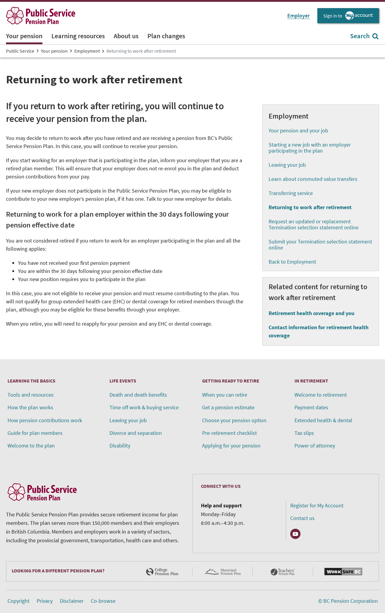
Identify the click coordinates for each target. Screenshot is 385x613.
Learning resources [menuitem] (78, 36)
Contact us (302, 518)
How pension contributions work (45, 420)
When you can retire (224, 394)
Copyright (18, 600)
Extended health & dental (323, 420)
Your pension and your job (298, 130)
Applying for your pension (231, 445)
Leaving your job (287, 164)
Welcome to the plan (31, 445)
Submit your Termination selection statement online (320, 244)
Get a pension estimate (228, 407)
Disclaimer (72, 600)
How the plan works (30, 407)
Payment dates (311, 407)
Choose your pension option (234, 420)
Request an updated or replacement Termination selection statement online (314, 224)
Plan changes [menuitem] (166, 36)
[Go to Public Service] (40, 15)
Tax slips (304, 432)
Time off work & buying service (144, 407)
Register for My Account (316, 505)
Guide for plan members (35, 432)
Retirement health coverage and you (311, 313)
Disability (119, 445)
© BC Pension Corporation (348, 600)
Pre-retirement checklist (229, 432)
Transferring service (291, 193)
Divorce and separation (135, 432)
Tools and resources (31, 394)
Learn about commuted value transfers (313, 178)
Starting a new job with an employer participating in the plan (310, 147)
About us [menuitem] (126, 36)
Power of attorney (314, 445)
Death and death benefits (138, 394)
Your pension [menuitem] (24, 36)
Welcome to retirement (320, 394)
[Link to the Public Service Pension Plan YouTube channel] (295, 534)
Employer (298, 15)
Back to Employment (292, 261)
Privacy (45, 600)
